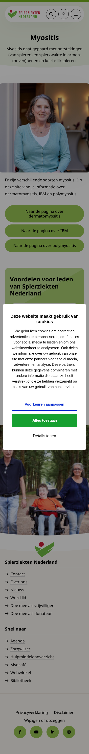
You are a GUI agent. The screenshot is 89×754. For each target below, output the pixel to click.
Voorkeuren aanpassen (44, 404)
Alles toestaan (44, 420)
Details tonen (44, 436)
